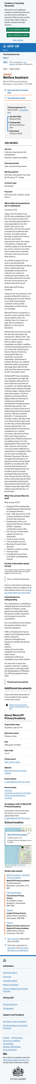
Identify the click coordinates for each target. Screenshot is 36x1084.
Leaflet (8, 865)
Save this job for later (17, 98)
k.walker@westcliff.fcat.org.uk (17, 782)
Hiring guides (8, 1008)
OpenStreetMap (22, 865)
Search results (15, 69)
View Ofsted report (12, 762)
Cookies (6, 1038)
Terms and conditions (11, 1041)
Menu (5, 58)
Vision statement (10, 1050)
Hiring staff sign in (10, 1004)
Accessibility (8, 1044)
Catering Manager (13, 892)
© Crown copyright (18, 1079)
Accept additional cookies (18, 29)
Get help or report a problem (14, 1021)
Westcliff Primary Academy (17, 835)
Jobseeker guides (10, 981)
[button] (22, 847)
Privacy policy (17, 1038)
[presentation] (18, 847)
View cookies (18, 40)
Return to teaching (10, 985)
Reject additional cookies (18, 35)
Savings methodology (11, 1047)
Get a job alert (13, 939)
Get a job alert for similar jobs (18, 91)
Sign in (5, 50)
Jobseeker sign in (10, 972)
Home (5, 69)
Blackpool (12, 948)
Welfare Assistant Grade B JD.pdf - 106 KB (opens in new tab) (19, 707)
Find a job (7, 976)
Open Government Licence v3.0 (16, 1060)
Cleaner (9, 910)
